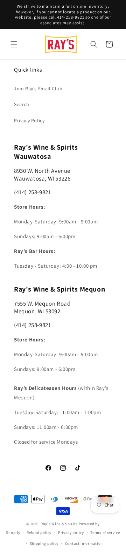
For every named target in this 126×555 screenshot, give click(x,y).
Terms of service (105, 532)
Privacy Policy (29, 120)
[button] (14, 44)
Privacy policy (71, 532)
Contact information (84, 543)
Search (21, 104)
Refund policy (39, 532)
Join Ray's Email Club (38, 88)
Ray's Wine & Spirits (59, 523)
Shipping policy (44, 543)
